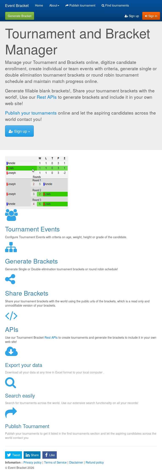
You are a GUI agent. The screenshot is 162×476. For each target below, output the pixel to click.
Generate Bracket (19, 16)
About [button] (53, 5)
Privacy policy (32, 462)
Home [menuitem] (39, 5)
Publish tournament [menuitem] (82, 5)
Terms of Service (55, 462)
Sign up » (21, 131)
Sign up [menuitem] (133, 16)
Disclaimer (76, 462)
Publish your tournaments (31, 113)
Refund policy (94, 462)
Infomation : (14, 462)
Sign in (152, 16)
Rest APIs (47, 97)
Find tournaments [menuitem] (116, 5)
